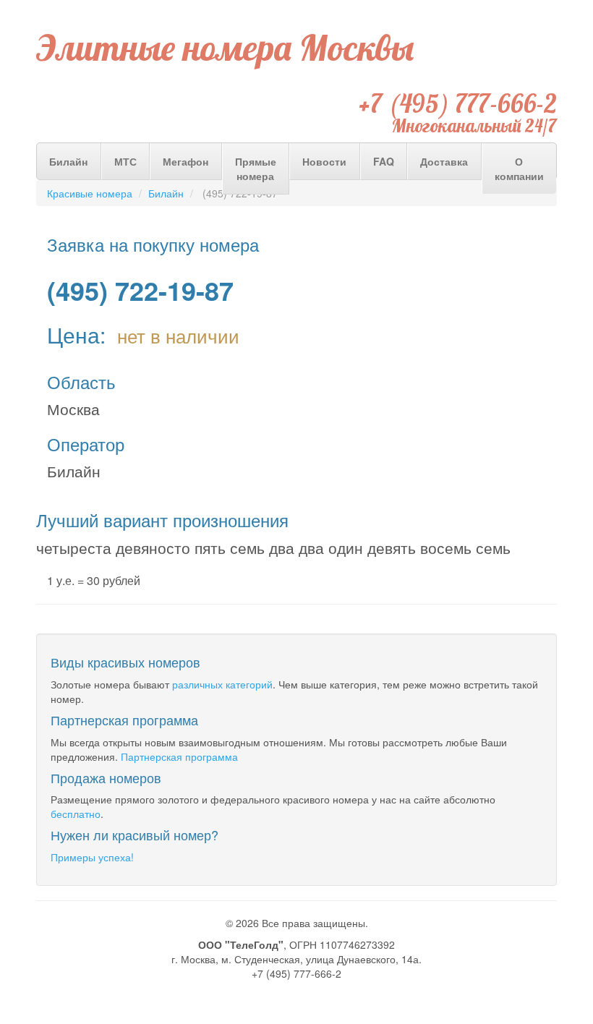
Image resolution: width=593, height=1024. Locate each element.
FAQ (383, 161)
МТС (125, 161)
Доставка (444, 161)
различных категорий (222, 684)
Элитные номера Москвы (225, 47)
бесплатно (76, 813)
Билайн (68, 161)
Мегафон (185, 161)
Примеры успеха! (92, 857)
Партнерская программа (179, 756)
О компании (519, 168)
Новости (324, 161)
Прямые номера (255, 168)
